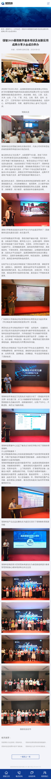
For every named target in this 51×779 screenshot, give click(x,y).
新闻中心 (9, 29)
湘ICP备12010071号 (34, 767)
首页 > (3, 29)
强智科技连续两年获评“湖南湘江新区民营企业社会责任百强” (12, 746)
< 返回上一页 (25, 757)
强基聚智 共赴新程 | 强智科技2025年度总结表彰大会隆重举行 (12, 742)
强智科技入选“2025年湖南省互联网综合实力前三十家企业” (37, 746)
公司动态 (17, 29)
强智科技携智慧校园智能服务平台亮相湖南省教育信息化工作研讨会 (37, 742)
